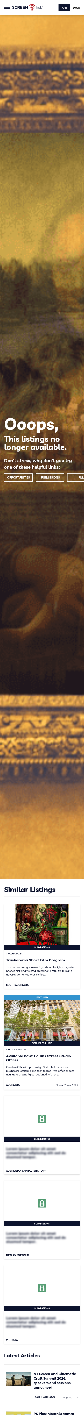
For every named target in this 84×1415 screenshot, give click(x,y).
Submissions (50, 477)
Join (64, 7)
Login (76, 7)
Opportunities (18, 477)
